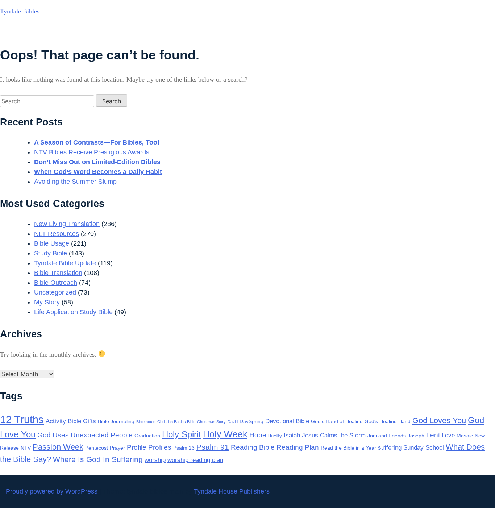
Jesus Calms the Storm (334, 435)
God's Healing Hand (388, 421)
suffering (390, 447)
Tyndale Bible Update (65, 263)
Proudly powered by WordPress (52, 491)
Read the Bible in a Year (348, 448)
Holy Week (225, 434)
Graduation (147, 435)
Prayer (117, 448)
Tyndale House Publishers (232, 491)
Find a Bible (220, 31)
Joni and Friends (386, 435)
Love (448, 435)
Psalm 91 (212, 447)
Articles (361, 31)
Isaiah (292, 435)
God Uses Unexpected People (85, 435)
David (233, 422)
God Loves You (439, 420)
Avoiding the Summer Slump (75, 181)
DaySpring (251, 421)
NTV (26, 448)
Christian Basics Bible (176, 422)
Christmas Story (211, 422)
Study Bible (50, 253)
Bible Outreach (55, 282)
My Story (47, 302)
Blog (393, 31)
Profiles (159, 447)
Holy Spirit (181, 434)
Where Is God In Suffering (98, 459)
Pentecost (96, 448)
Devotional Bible (287, 421)
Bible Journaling (116, 421)
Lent (433, 435)
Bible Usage (51, 243)
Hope (257, 435)
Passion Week (58, 446)
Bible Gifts (82, 421)
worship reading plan (195, 460)
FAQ (421, 31)
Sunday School (423, 447)
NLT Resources (56, 233)
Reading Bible (253, 447)
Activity (56, 421)
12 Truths (22, 419)
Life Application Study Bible (73, 312)
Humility (275, 436)
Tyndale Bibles (19, 11)
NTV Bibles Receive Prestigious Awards (91, 152)
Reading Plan (297, 447)
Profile (136, 447)
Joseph (416, 435)
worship (155, 460)
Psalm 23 (184, 448)
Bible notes (145, 422)
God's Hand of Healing (337, 421)
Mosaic (465, 435)
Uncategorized (55, 292)
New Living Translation (67, 224)
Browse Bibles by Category (294, 31)
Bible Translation (58, 272)
